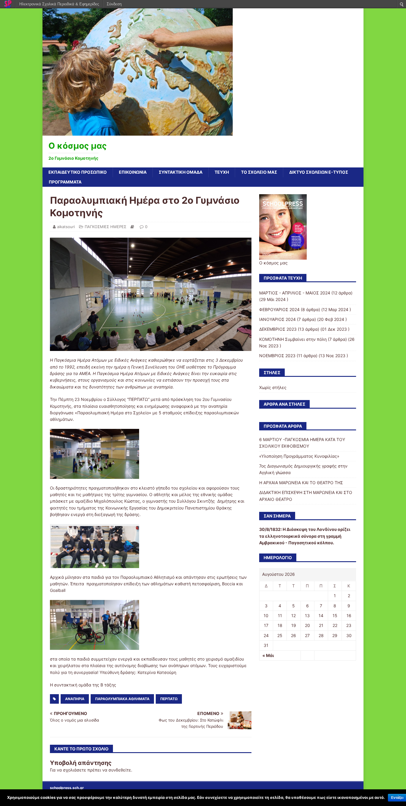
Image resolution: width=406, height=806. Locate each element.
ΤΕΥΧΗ (222, 172)
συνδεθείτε (119, 769)
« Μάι (268, 655)
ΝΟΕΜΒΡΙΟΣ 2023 (277, 355)
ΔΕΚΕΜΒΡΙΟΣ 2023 (278, 329)
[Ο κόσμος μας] (138, 132)
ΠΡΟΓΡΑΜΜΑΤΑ (65, 181)
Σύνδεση (114, 4)
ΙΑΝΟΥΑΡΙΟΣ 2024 (277, 319)
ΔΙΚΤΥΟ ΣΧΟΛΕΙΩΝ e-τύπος (318, 172)
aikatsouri (66, 226)
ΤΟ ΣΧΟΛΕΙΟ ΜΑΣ (259, 172)
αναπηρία (74, 699)
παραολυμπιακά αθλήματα (122, 699)
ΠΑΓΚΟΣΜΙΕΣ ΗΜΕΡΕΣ (105, 226)
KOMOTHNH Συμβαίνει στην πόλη (293, 339)
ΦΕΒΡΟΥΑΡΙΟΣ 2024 (279, 309)
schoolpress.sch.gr (67, 787)
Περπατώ (168, 699)
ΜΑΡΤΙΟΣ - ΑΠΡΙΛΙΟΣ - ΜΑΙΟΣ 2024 (294, 292)
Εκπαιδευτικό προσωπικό (77, 172)
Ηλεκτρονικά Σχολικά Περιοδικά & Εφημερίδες (59, 4)
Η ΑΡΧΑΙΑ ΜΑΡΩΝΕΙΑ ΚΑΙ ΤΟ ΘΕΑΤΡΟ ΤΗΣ (301, 482)
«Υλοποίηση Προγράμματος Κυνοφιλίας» (299, 456)
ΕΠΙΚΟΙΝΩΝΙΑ (133, 172)
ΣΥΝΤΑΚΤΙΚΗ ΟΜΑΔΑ (180, 172)
